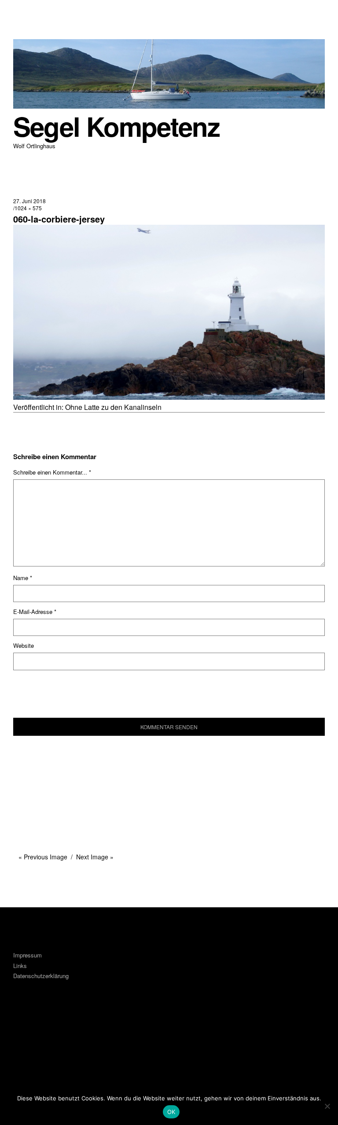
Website (23, 645)
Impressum (27, 955)
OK (171, 1111)
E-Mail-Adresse (34, 611)
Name (22, 577)
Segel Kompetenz (116, 126)
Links (20, 965)
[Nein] (327, 1106)
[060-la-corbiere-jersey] (169, 397)
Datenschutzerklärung (41, 976)
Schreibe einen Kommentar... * (52, 472)
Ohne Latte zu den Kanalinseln (113, 407)
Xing (72, 1033)
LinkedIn (48, 1033)
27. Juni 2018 (29, 201)
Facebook (24, 1033)
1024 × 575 (28, 208)
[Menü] (24, 13)
